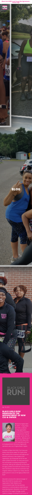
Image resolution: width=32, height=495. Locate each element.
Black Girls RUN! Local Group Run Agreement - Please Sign (16, 1)
